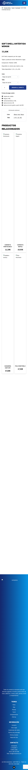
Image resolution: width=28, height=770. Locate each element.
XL (18, 117)
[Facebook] (14, 767)
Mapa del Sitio (14, 737)
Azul (19, 114)
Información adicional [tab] (14, 110)
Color (3, 74)
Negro (22, 114)
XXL (21, 117)
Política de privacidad (14, 732)
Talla (3, 80)
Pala (14, 707)
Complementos (14, 714)
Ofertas (14, 717)
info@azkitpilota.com (15, 753)
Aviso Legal (14, 727)
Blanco (15, 114)
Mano (14, 705)
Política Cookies (14, 735)
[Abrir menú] (24, 3)
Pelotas (14, 709)
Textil (14, 712)
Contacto (14, 725)
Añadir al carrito (18, 87)
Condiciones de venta (14, 730)
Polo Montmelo (20, 366)
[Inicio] (2, 8)
